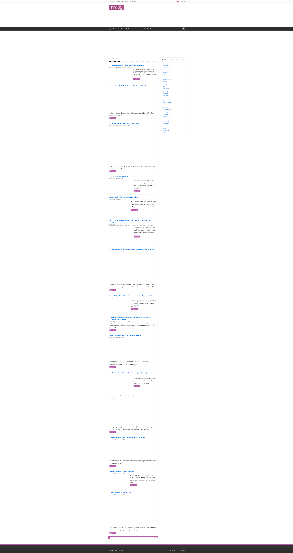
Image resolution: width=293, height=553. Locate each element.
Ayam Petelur (135, 28)
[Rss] (180, 1)
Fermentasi (119, 298)
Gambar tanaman (166, 75)
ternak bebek (165, 119)
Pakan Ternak (121, 28)
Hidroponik (152, 28)
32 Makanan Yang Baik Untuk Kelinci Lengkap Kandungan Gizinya (131, 373)
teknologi (165, 116)
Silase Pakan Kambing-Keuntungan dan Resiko (125, 335)
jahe (164, 86)
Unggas (141, 28)
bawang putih (166, 65)
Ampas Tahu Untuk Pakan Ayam (120, 492)
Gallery (164, 74)
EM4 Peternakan (166, 70)
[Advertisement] (156, 14)
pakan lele (165, 97)
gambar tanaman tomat (167, 79)
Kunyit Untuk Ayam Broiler (118, 176)
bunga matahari (166, 68)
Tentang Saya (111, 1)
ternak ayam (131, 225)
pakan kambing (119, 125)
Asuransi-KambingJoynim (168, 61)
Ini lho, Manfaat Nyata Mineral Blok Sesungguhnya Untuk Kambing (132, 249)
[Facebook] (181, 1)
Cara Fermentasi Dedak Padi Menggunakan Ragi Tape (127, 437)
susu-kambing (166, 112)
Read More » (136, 78)
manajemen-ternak (120, 67)
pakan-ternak (126, 67)
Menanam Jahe (166, 91)
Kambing (128, 28)
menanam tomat (166, 93)
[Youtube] (184, 1)
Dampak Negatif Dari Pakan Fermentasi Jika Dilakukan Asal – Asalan (132, 296)
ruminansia (165, 111)
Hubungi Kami (133, 1)
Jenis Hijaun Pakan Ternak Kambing (121, 471)
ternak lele (142, 225)
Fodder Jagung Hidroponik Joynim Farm (123, 396)
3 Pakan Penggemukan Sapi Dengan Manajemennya (126, 65)
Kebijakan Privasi (119, 1)
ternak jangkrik (137, 225)
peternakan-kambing (125, 225)
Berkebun (165, 67)
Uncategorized (166, 130)
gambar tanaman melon (168, 77)
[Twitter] (182, 1)
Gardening (165, 81)
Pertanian (146, 28)
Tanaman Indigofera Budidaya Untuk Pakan (124, 123)
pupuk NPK (165, 107)
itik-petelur (165, 84)
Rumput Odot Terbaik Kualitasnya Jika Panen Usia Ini (127, 86)
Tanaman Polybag (166, 114)
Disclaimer (126, 1)
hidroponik (120, 398)
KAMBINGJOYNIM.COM (179, 550)
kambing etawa (166, 88)
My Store (115, 28)
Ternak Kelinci (125, 374)
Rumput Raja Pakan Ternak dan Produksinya (124, 197)
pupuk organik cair (167, 109)
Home (110, 28)
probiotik (165, 104)
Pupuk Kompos (166, 105)
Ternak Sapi (131, 67)
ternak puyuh (146, 225)
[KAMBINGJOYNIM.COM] (116, 7)
